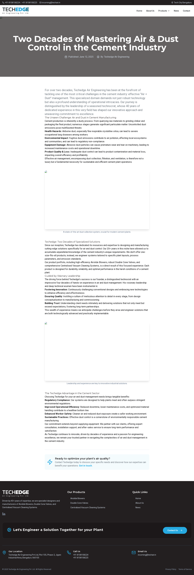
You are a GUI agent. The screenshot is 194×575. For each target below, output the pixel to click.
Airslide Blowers (77, 498)
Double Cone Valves (79, 503)
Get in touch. (85, 465)
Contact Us (172, 530)
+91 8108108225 (29, 2)
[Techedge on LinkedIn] (3, 513)
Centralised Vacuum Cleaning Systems (87, 507)
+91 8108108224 (12, 2)
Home (139, 11)
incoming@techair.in (147, 555)
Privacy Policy (170, 569)
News (176, 11)
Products (162, 11)
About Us (150, 11)
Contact (186, 11)
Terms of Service (185, 569)
